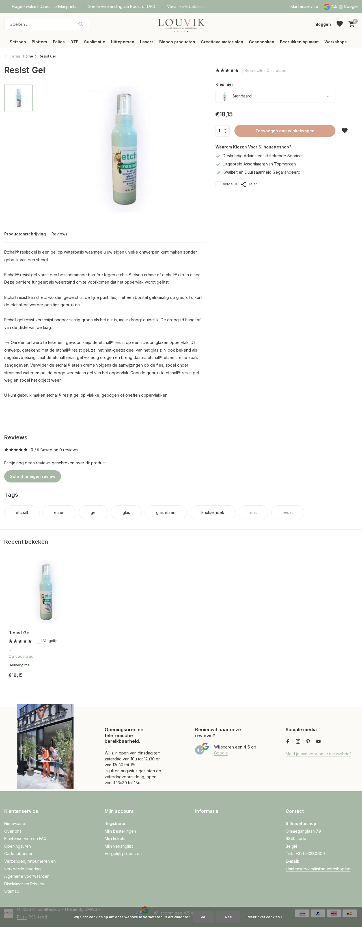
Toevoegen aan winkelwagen (284, 130)
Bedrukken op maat (299, 41)
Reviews (59, 233)
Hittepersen (122, 41)
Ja (203, 917)
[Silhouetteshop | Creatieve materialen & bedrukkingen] (181, 24)
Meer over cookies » (265, 917)
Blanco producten (177, 41)
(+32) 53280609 (309, 853)
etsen (59, 512)
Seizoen (18, 41)
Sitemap (11, 891)
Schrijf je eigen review (32, 476)
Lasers (147, 41)
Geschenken (261, 41)
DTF (74, 41)
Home (28, 56)
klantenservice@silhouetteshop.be (318, 868)
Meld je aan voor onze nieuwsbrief (318, 753)
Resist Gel (19, 632)
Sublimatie (94, 41)
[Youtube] (318, 741)
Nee (228, 917)
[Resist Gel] (45, 593)
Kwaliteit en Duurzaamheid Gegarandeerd (261, 172)
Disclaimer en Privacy (24, 883)
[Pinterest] (308, 741)
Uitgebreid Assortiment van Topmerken (259, 163)
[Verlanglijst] (340, 24)
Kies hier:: (226, 84)
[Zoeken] (81, 24)
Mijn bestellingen (120, 831)
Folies (59, 41)
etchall (22, 512)
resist (288, 512)
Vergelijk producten (123, 853)
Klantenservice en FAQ (25, 838)
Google (351, 6)
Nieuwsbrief (15, 823)
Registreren (115, 823)
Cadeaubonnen (18, 853)
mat (253, 512)
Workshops (335, 41)
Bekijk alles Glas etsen (265, 70)
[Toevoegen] (72, 679)
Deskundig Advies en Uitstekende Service (262, 155)
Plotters (39, 41)
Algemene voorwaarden (26, 876)
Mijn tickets (115, 838)
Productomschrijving (25, 233)
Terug (14, 56)
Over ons (12, 831)
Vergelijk (230, 184)
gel (93, 512)
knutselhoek (212, 512)
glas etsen (165, 512)
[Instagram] (298, 741)
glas (126, 512)
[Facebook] (288, 741)
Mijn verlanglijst (119, 846)
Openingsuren (17, 846)
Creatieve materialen (222, 41)
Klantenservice (304, 6)
